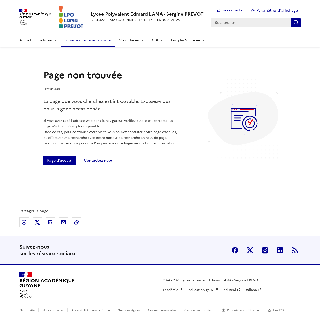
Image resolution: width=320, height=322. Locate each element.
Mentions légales (129, 310)
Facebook (235, 250)
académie (170, 290)
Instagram (265, 250)
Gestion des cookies (198, 310)
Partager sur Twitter (37, 222)
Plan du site (27, 310)
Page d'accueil (60, 160)
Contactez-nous (98, 160)
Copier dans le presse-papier (76, 222)
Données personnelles (161, 310)
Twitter (250, 250)
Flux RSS (278, 310)
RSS (295, 250)
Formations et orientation (85, 40)
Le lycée (45, 40)
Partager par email (63, 222)
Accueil (25, 40)
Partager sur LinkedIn (50, 222)
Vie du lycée (129, 40)
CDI (155, 40)
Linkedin (280, 250)
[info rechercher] (296, 22)
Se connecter (233, 10)
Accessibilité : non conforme (90, 310)
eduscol (230, 290)
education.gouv (201, 290)
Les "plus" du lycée (185, 40)
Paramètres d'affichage (277, 10)
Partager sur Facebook (24, 222)
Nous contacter (53, 310)
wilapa (251, 290)
